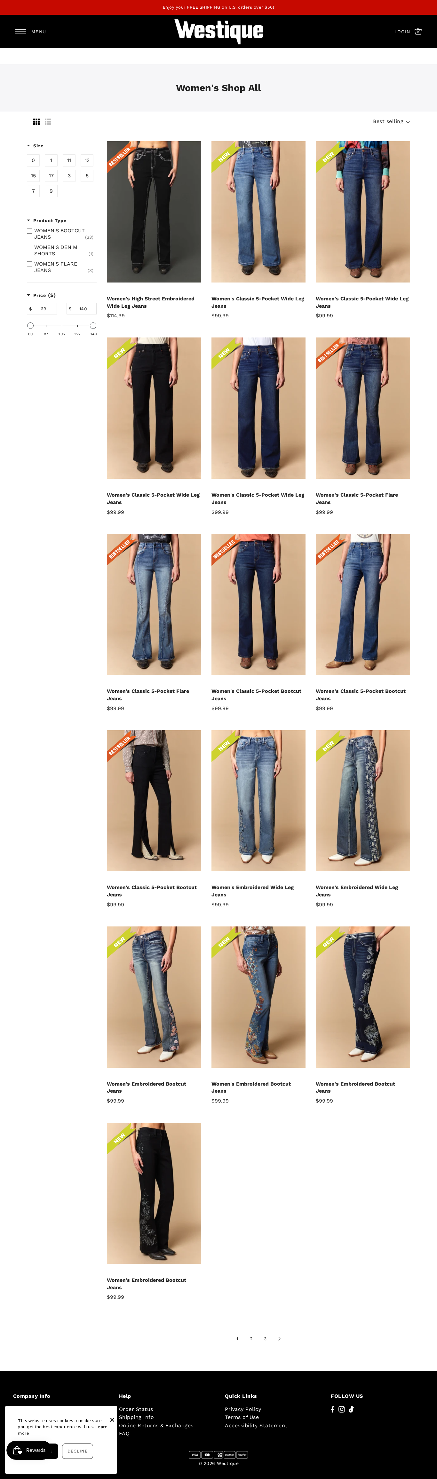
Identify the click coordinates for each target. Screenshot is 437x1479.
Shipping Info (136, 1417)
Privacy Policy (243, 1409)
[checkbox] (33, 160)
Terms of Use (242, 1417)
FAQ (124, 1433)
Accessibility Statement (256, 1425)
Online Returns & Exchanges (156, 1425)
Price (44, 295)
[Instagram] (341, 1409)
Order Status (136, 1409)
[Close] (112, 1415)
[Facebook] (332, 1409)
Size (38, 145)
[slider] (30, 325)
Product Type (50, 220)
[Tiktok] (351, 1409)
